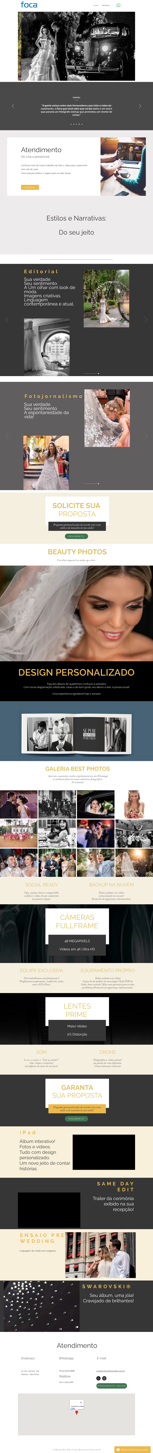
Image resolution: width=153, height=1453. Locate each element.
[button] (76, 613)
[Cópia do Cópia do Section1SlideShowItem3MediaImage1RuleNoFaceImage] (81, 124)
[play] (147, 659)
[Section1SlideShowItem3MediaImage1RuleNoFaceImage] (76, 124)
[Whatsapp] (118, 5)
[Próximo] (132, 46)
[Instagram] (104, 1378)
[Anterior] (21, 46)
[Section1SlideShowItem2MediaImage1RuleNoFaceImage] (73, 124)
